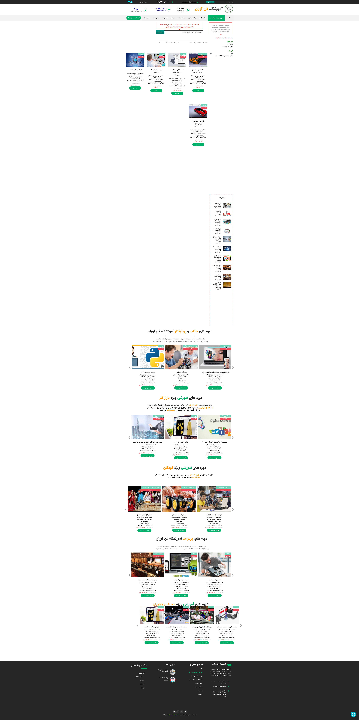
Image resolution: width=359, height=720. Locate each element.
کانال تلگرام (141, 673)
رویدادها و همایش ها (168, 18)
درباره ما (146, 18)
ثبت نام (141, 2)
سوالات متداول (192, 18)
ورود (146, 2)
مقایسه (202, 50)
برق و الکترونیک (228, 47)
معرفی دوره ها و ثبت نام (216, 18)
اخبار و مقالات (181, 18)
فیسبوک (142, 684)
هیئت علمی (203, 18)
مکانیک (230, 45)
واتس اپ (142, 680)
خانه (229, 18)
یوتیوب (142, 688)
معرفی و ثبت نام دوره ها (195, 672)
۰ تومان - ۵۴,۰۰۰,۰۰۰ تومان (224, 56)
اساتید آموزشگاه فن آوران (195, 680)
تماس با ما (156, 18)
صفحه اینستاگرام (140, 677)
